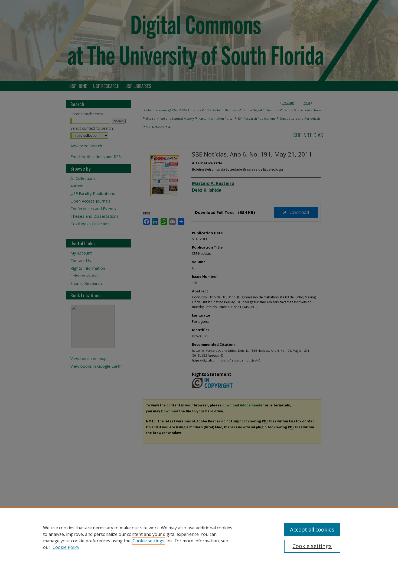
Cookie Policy (66, 547)
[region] (199, 537)
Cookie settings (148, 541)
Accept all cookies (312, 529)
